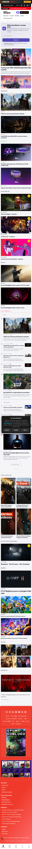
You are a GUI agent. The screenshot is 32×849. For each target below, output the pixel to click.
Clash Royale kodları (8, 5)
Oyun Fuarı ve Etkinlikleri (11, 718)
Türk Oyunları (14, 716)
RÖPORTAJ (4, 670)
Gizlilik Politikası (6, 819)
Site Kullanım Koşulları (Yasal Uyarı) (11, 816)
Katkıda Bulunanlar (7, 792)
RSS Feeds (5, 833)
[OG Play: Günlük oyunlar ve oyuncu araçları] (17, 12)
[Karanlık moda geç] (24, 5)
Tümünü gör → (16, 464)
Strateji (22, 721)
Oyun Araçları (6, 800)
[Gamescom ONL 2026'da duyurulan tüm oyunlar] (23, 662)
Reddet (16, 430)
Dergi (22, 15)
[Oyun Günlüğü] (7, 12)
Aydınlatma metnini (8, 43)
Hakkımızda (5, 785)
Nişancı (17, 721)
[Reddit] (25, 712)
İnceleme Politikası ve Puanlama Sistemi (13, 810)
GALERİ (3, 642)
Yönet (25, 430)
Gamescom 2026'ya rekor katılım (18, 8)
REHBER (3, 568)
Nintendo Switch (6, 721)
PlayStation (18, 723)
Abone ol (16, 40)
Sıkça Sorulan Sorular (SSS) (9, 812)
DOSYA (3, 262)
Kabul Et (7, 430)
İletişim (4, 787)
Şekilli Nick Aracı (6, 802)
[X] (6, 712)
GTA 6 (12, 723)
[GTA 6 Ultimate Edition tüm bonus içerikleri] (8, 662)
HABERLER (4, 91)
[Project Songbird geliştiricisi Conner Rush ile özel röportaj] (16, 683)
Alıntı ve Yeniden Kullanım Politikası (11, 814)
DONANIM (4, 141)
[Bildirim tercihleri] (2, 838)
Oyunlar (6, 15)
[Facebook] (10, 712)
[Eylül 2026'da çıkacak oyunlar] (8, 650)
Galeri (12, 15)
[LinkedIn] (13, 712)
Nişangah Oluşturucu (7, 804)
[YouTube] (19, 712)
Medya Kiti (5, 831)
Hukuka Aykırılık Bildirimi (8, 823)
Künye (3, 790)
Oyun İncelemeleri (22, 716)
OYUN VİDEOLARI (6, 475)
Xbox (13, 721)
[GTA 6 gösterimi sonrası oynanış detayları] (23, 650)
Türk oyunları (7, 18)
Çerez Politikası (8, 423)
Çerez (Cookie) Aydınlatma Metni (11, 821)
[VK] (16, 712)
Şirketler (20, 718)
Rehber (17, 15)
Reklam (4, 829)
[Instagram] (22, 712)
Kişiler (25, 718)
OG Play (4, 797)
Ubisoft (27, 721)
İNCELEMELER (5, 191)
